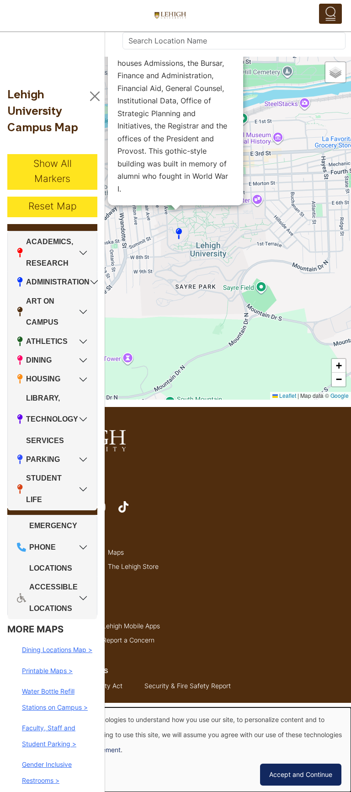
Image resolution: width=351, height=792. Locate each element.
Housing (43, 379)
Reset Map (52, 206)
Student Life (44, 488)
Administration (58, 282)
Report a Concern (128, 640)
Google (339, 395)
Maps (116, 552)
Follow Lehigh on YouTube (105, 511)
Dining (39, 360)
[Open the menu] (330, 14)
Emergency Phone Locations (53, 547)
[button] (179, 234)
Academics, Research (49, 252)
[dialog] (175, 749)
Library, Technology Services (52, 419)
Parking (43, 459)
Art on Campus (42, 311)
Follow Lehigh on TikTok (129, 511)
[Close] (94, 96)
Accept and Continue (300, 774)
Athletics (47, 341)
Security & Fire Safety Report (187, 685)
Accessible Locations (53, 597)
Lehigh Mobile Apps (131, 625)
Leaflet (287, 395)
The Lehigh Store (133, 566)
